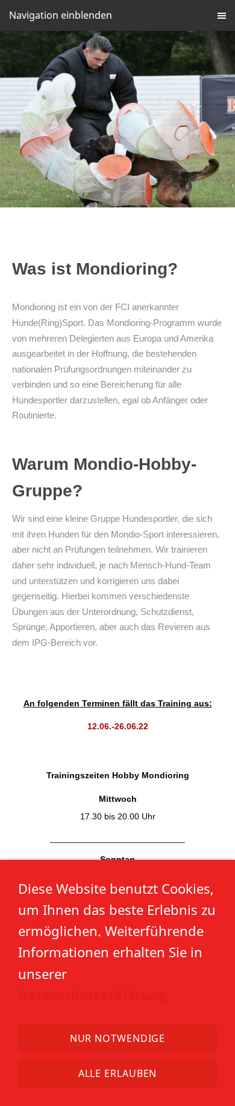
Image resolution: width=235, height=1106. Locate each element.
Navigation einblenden (60, 15)
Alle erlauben (117, 1073)
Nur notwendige (118, 1038)
